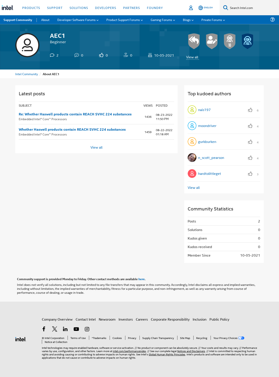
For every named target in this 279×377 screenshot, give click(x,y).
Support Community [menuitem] (17, 19)
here (141, 278)
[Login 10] (230, 41)
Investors (126, 319)
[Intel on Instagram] (87, 329)
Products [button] (31, 7)
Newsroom (107, 319)
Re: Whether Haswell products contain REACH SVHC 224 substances (75, 114)
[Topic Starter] (212, 41)
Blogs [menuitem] (187, 19)
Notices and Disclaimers (191, 351)
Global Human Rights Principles (167, 354)
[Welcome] (247, 41)
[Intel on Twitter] (54, 329)
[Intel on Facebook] (44, 329)
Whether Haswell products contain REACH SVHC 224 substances (72, 129)
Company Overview (57, 319)
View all (192, 56)
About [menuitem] (45, 19)
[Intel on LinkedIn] (65, 329)
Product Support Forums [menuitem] (123, 19)
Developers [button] (105, 7)
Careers (142, 319)
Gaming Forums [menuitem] (161, 19)
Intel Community (26, 73)
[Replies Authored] (194, 41)
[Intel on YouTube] (76, 329)
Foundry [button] (155, 7)
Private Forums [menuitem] (211, 19)
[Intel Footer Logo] (20, 338)
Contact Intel (86, 319)
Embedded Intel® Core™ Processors (43, 118)
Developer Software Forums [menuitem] (76, 19)
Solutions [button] (79, 7)
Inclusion (199, 319)
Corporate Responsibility (170, 319)
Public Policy (219, 319)
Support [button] (55, 7)
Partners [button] (131, 7)
